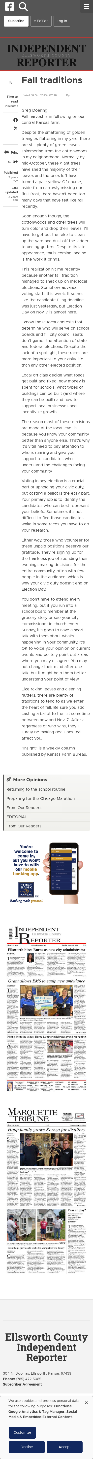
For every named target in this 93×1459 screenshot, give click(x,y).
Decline (27, 1447)
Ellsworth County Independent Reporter (46, 1347)
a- (9, 162)
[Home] (46, 54)
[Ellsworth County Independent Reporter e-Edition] (46, 1008)
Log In (62, 21)
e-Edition (41, 21)
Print (14, 152)
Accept (65, 1447)
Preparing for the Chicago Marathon (40, 799)
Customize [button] (22, 1432)
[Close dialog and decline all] (86, 1401)
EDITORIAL (16, 817)
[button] (23, 6)
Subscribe (16, 21)
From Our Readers (23, 808)
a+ (15, 162)
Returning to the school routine (35, 789)
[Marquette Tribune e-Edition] (46, 1190)
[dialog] (46, 1427)
